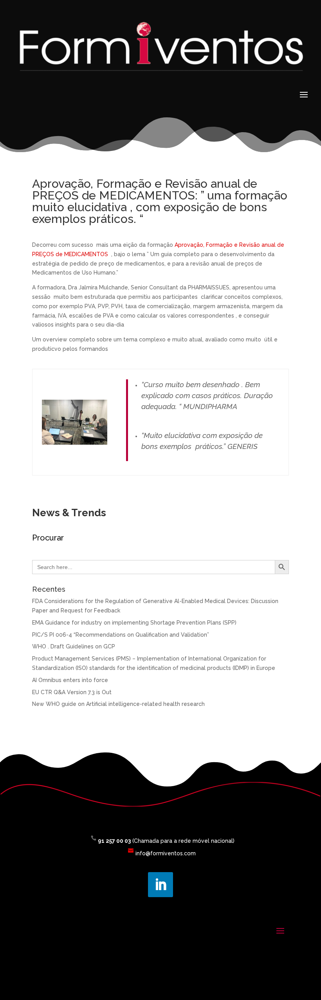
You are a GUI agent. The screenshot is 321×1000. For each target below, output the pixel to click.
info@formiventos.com (165, 853)
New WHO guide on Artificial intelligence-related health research (118, 704)
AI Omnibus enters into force (70, 680)
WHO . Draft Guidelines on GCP (73, 646)
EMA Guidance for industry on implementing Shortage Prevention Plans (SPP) (134, 622)
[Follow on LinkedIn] (160, 884)
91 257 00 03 (114, 841)
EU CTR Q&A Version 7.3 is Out (72, 692)
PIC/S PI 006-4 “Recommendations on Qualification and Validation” (120, 635)
